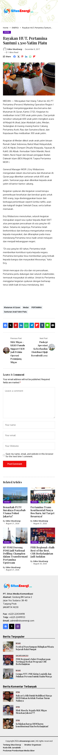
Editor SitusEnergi (14, 49)
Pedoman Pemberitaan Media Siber (19, 750)
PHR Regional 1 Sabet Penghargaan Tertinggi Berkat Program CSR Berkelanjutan (33, 662)
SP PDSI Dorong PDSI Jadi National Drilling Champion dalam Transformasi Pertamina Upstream (15, 555)
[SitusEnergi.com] (18, 11)
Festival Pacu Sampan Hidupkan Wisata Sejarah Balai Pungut (35, 648)
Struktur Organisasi (32, 745)
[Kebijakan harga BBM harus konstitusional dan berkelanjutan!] (8, 723)
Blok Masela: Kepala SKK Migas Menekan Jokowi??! (31, 711)
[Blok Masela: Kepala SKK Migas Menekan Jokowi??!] (8, 710)
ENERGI (15, 27)
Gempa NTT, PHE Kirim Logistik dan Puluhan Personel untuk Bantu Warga (34, 675)
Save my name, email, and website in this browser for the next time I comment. (29, 455)
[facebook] (5, 626)
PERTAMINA (37, 307)
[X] (11, 626)
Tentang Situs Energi (12, 745)
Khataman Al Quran (12, 307)
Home (5, 27)
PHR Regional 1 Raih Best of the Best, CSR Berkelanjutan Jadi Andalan (42, 552)
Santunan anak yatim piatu (15, 312)
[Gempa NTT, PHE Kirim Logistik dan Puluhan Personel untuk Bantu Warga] (8, 673)
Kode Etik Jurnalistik (12, 747)
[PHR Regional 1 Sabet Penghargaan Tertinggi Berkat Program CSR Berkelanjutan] (8, 660)
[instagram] (17, 626)
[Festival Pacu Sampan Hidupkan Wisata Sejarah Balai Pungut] (8, 646)
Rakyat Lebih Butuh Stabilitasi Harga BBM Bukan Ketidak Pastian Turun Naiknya (34, 698)
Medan (26, 307)
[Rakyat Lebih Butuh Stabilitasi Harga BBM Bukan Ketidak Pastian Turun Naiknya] (8, 696)
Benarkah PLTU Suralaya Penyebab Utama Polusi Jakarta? (14, 511)
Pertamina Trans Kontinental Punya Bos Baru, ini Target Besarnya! (42, 511)
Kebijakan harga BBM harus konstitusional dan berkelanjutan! (32, 725)
